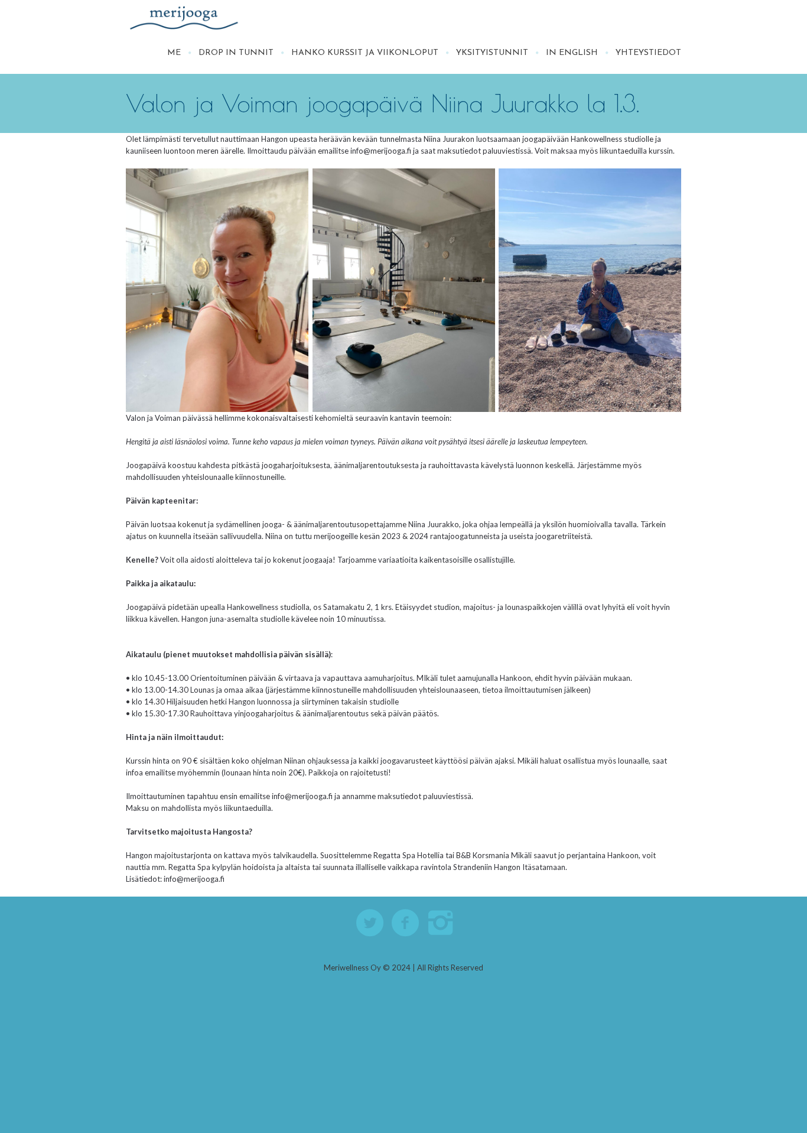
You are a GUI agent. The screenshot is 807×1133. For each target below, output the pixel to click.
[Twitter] (370, 923)
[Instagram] (441, 923)
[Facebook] (406, 923)
